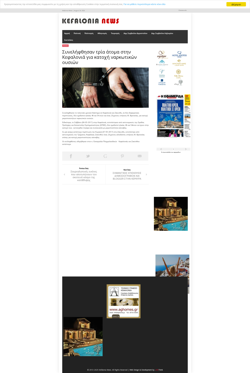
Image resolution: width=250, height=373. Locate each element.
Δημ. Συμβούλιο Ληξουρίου (162, 33)
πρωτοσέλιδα (167, 152)
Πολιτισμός (89, 33)
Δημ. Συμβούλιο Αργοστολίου (135, 33)
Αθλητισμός (102, 33)
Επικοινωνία (182, 10)
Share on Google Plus (105, 156)
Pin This (122, 156)
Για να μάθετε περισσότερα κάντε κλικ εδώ (144, 4)
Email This (139, 156)
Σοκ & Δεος (68, 40)
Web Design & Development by (146, 370)
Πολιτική (77, 33)
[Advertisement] (170, 173)
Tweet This (88, 156)
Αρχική (67, 33)
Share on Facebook (70, 156)
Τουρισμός (115, 33)
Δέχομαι (236, 4)
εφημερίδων (177, 152)
